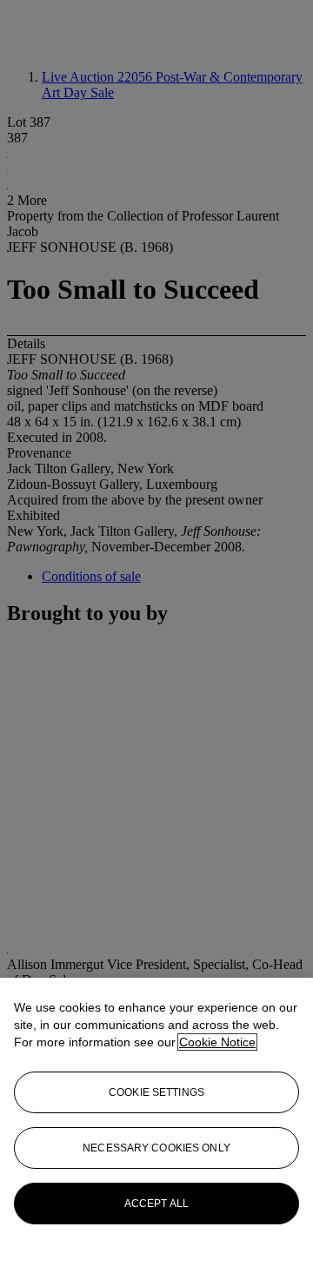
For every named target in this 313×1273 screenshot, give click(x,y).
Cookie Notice (217, 1042)
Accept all (156, 1203)
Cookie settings (156, 1092)
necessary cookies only (156, 1148)
